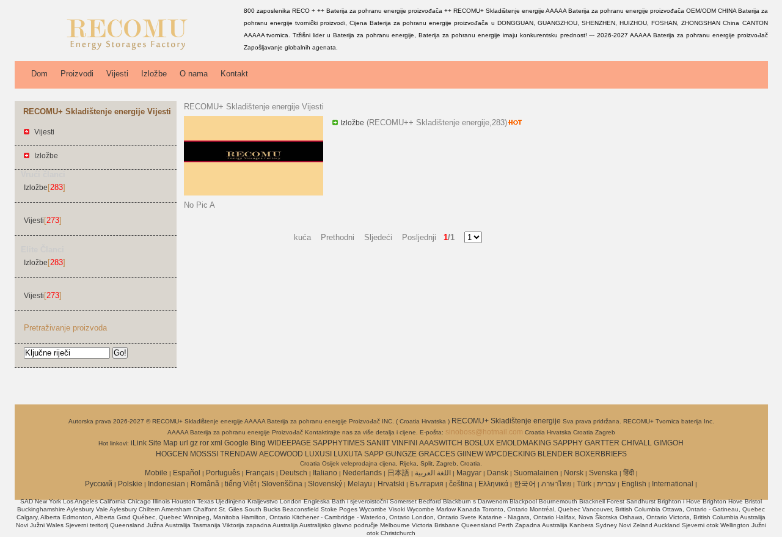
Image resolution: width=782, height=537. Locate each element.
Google (236, 443)
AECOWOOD (281, 454)
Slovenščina (281, 484)
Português (223, 473)
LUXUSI (318, 454)
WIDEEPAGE (289, 443)
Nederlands (362, 473)
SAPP (374, 454)
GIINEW (470, 454)
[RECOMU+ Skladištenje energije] (127, 52)
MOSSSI (204, 454)
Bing (258, 443)
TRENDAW (238, 454)
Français (260, 473)
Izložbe (154, 73)
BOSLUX (479, 443)
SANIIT (378, 443)
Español (186, 473)
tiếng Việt (240, 484)
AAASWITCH (440, 443)
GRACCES (436, 454)
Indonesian (166, 484)
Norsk (573, 473)
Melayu (360, 484)
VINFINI (404, 443)
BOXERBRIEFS (601, 454)
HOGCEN (172, 454)
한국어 (525, 484)
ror (204, 443)
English (633, 484)
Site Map (163, 443)
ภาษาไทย (556, 484)
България (427, 484)
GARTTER (602, 443)
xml (216, 443)
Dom (39, 73)
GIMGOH (669, 443)
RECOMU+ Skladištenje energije (507, 421)
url (184, 443)
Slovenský (325, 484)
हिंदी (628, 473)
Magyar (468, 473)
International (672, 484)
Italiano (325, 473)
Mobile (156, 473)
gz (194, 443)
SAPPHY (568, 443)
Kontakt (234, 73)
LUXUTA (348, 454)
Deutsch (293, 473)
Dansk (497, 473)
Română (205, 484)
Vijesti (117, 73)
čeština (461, 484)
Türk (584, 484)
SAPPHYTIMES (339, 443)
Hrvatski (391, 484)
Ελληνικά (493, 484)
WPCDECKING (510, 454)
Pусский (98, 484)
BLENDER (555, 454)
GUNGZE (401, 454)
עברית (606, 484)
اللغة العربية (433, 473)
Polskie (130, 484)
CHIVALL (636, 443)
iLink (139, 443)
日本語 (398, 473)
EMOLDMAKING (523, 443)
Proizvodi (76, 73)
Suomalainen (536, 473)
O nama (194, 73)
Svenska (603, 473)
